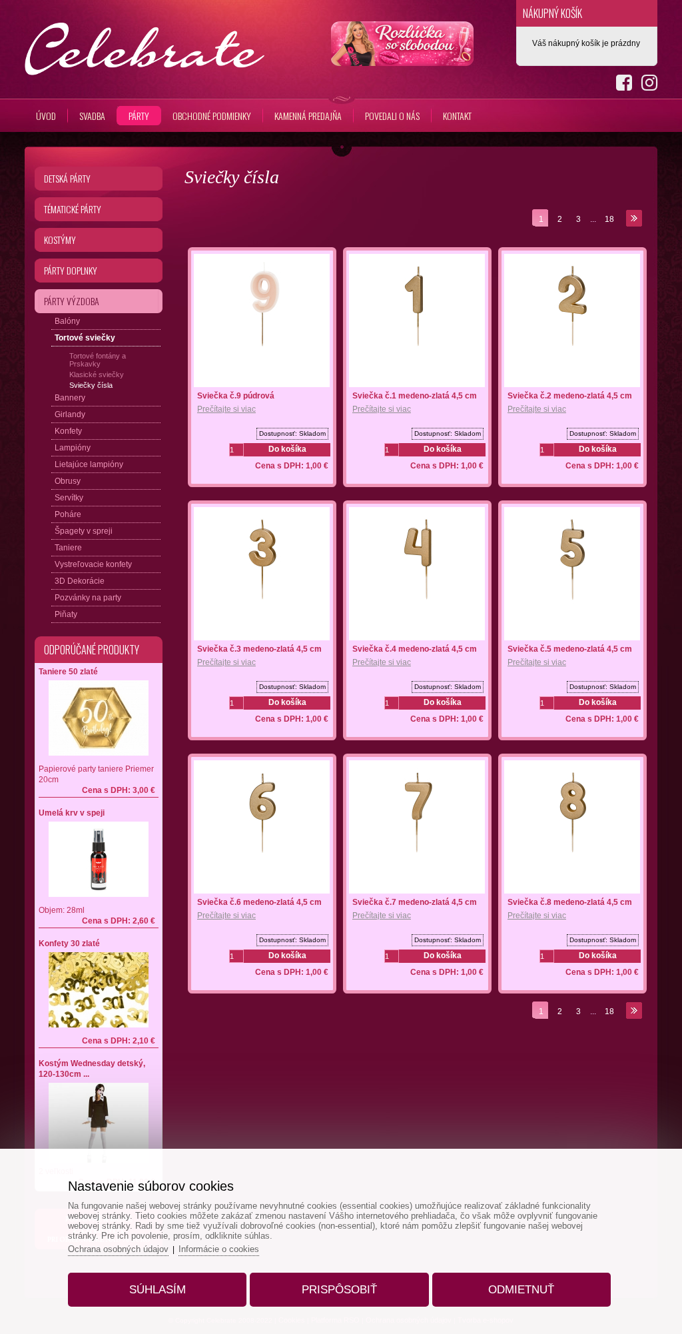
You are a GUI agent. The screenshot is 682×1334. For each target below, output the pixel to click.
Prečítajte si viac (226, 409)
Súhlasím (157, 1289)
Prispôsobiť (339, 1289)
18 (609, 219)
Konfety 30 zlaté (69, 943)
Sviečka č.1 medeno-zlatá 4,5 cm (414, 395)
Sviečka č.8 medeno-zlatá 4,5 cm (570, 902)
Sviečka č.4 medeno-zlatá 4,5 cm (414, 649)
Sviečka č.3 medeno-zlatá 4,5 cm (259, 649)
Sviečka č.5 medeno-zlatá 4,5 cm (570, 649)
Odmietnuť (521, 1289)
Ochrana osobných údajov (118, 1249)
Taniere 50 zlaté (68, 671)
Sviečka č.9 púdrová (235, 395)
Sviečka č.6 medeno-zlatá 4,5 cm (259, 902)
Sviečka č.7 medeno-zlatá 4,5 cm (414, 902)
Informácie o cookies (218, 1249)
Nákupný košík (552, 13)
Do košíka (287, 449)
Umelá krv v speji (72, 813)
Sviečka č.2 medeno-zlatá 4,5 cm (570, 395)
